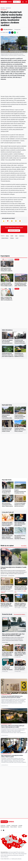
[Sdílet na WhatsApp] (15, 32)
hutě (16, 235)
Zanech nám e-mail (14, 230)
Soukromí (3, 825)
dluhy (7, 235)
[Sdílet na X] (12, 32)
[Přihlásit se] (23, 2)
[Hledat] (19, 2)
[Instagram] (3, 830)
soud (17, 238)
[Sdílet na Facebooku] (10, 32)
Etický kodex (14, 825)
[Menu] (26, 2)
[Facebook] (1, 830)
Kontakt (20, 825)
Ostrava (12, 238)
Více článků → (24, 545)
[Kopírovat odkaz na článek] (17, 32)
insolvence (21, 235)
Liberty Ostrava (4, 238)
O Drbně (8, 825)
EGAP (12, 235)
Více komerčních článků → (20, 614)
